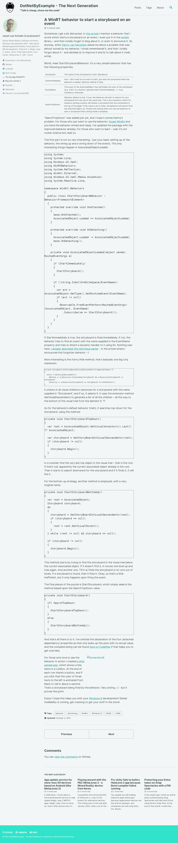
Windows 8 (95, 698)
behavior (59, 713)
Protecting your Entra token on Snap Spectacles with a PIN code (157, 784)
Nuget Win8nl (117, 121)
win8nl (125, 37)
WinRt (108, 713)
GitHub (9, 832)
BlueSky (9, 85)
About (160, 7)
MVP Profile (10, 73)
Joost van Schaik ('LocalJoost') (21, 35)
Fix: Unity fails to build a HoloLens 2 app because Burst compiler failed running (125, 784)
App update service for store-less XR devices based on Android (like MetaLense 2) (58, 784)
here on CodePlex (100, 646)
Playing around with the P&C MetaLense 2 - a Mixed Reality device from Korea (92, 784)
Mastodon (9, 89)
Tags (149, 7)
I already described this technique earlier (74, 348)
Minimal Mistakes (67, 837)
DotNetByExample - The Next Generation (59, 7)
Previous (66, 734)
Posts (137, 7)
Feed (34, 832)
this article (92, 33)
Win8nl (85, 713)
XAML (118, 713)
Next (111, 734)
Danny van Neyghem (74, 44)
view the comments (66, 756)
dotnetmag (72, 713)
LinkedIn (22, 832)
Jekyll (55, 837)
